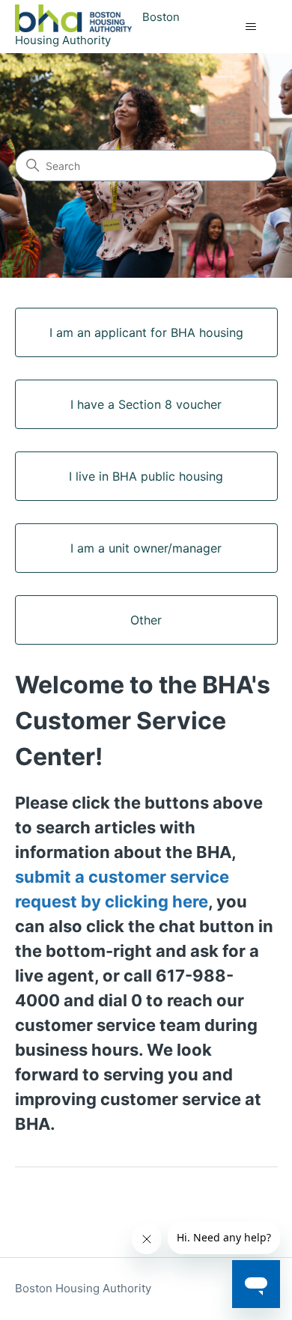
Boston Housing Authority (83, 1288)
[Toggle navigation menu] (251, 27)
